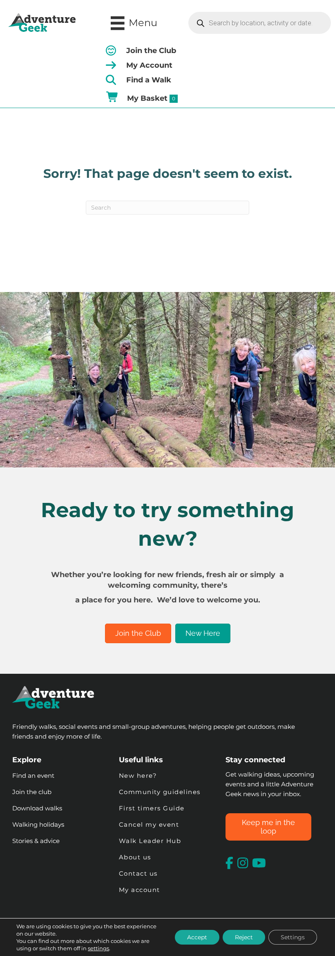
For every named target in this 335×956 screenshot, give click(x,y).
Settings (293, 937)
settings (98, 948)
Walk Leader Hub (151, 841)
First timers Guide (152, 808)
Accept (197, 937)
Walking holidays (38, 824)
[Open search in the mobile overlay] (259, 23)
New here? (138, 775)
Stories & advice (36, 841)
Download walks (37, 808)
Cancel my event (149, 824)
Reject (244, 937)
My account (139, 890)
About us (135, 857)
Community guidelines (160, 792)
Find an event (33, 775)
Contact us (138, 873)
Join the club (31, 792)
